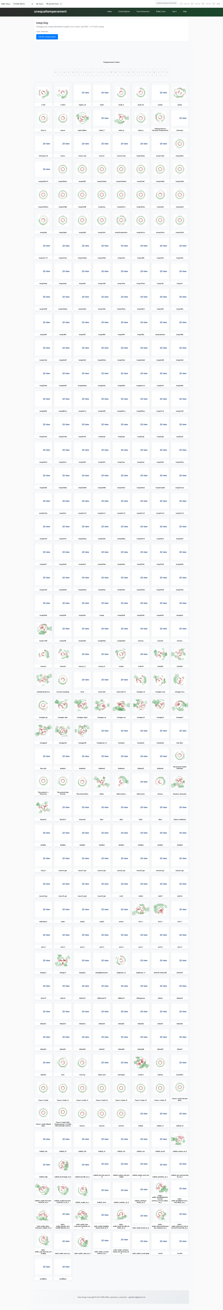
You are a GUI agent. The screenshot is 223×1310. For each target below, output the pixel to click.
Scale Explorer (124, 11)
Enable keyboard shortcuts (166, 3)
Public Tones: (6, 4)
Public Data (160, 11)
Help (185, 11)
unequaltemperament (50, 11)
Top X (174, 11)
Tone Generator (143, 11)
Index (109, 11)
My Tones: (40, 4)
